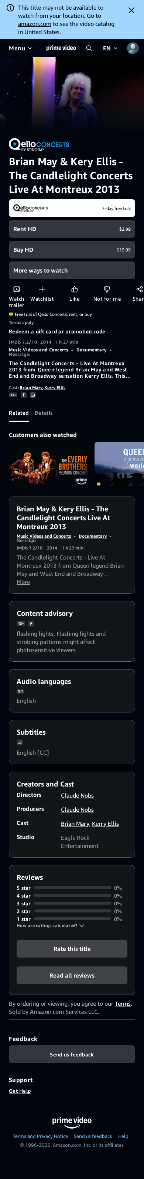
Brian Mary (31, 387)
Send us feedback (93, 1136)
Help (123, 1136)
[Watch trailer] (16, 289)
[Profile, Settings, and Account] (133, 48)
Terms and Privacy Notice (40, 1136)
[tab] (19, 413)
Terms (123, 1003)
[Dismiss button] (131, 10)
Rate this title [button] (72, 948)
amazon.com (34, 23)
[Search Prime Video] (89, 48)
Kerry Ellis (54, 387)
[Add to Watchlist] (41, 289)
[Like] (74, 289)
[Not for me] (106, 289)
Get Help (20, 1091)
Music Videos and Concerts (38, 350)
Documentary (91, 350)
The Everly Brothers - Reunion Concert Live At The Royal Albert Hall (49, 465)
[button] (51, 926)
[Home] (61, 48)
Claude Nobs (77, 795)
